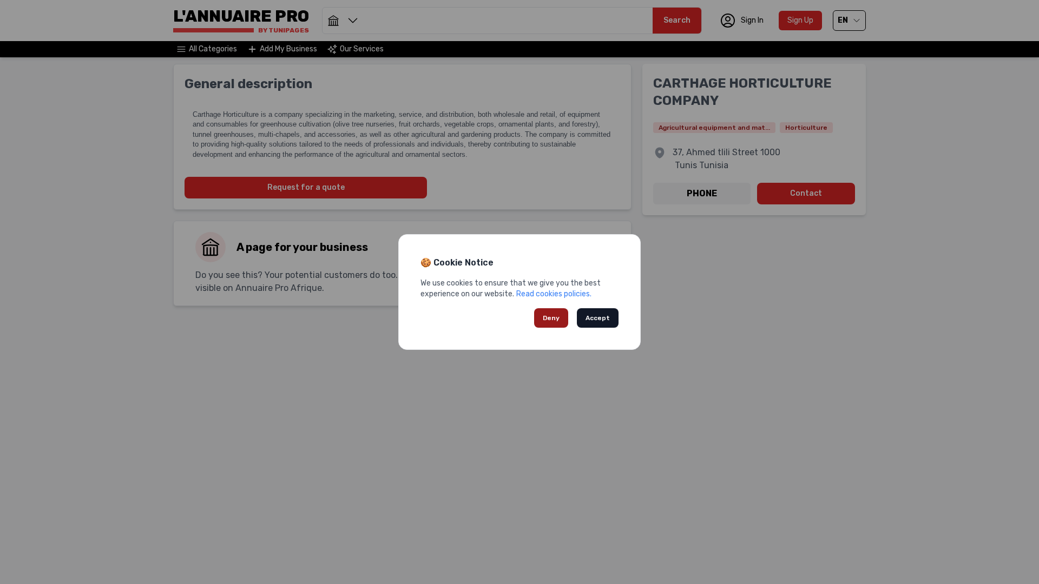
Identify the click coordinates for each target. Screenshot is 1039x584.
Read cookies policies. (553, 293)
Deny (551, 318)
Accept (598, 318)
